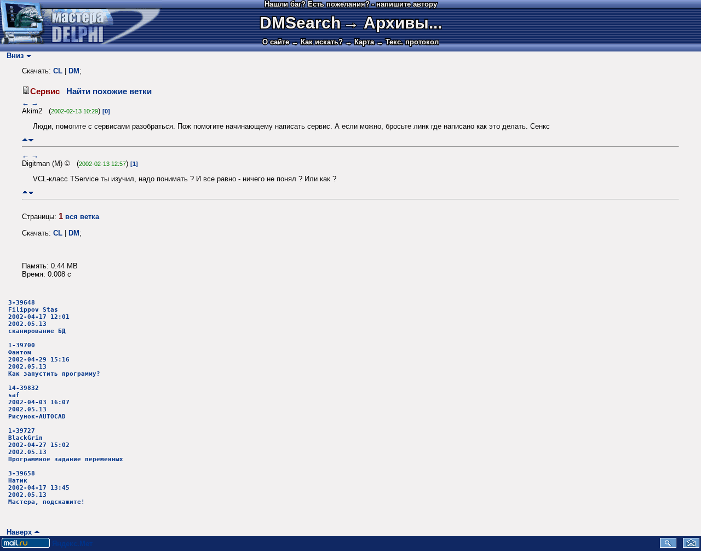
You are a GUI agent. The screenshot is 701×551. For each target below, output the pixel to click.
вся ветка (82, 217)
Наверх (17, 532)
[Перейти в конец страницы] (31, 140)
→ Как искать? (317, 42)
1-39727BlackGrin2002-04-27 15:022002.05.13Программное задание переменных (65, 445)
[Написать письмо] (691, 545)
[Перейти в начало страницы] (25, 140)
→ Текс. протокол (407, 42)
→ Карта (359, 42)
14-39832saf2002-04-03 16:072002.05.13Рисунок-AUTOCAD (39, 402)
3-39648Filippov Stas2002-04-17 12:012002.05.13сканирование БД (39, 317)
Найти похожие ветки (109, 91)
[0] (106, 111)
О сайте (275, 42)
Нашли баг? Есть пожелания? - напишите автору (351, 4)
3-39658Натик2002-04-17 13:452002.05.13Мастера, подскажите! (46, 488)
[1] (134, 163)
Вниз (13, 55)
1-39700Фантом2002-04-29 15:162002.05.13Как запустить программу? (54, 359)
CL (57, 71)
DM (73, 71)
